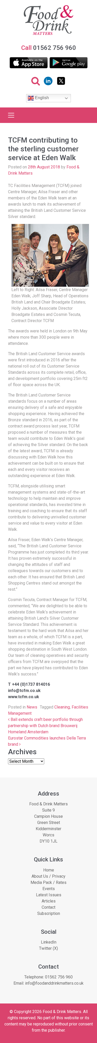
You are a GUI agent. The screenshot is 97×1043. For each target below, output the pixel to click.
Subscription (48, 913)
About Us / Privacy (48, 876)
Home (48, 870)
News (32, 707)
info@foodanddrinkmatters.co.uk (54, 983)
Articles (49, 901)
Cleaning (62, 707)
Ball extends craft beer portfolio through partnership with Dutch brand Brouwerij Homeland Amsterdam (45, 725)
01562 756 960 (59, 977)
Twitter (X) (48, 948)
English (41, 98)
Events (48, 888)
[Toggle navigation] (11, 115)
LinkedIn (48, 942)
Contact (48, 907)
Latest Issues (48, 894)
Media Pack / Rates (48, 882)
